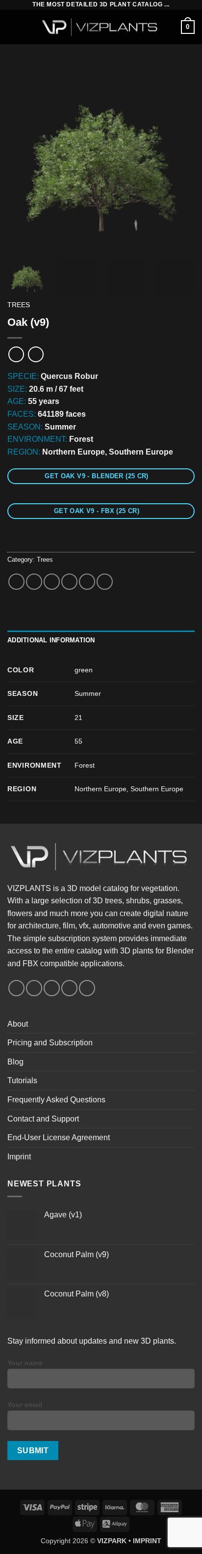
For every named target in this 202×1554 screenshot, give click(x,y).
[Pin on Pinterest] (87, 582)
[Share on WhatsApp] (16, 582)
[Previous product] (35, 354)
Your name (25, 1363)
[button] (13, 27)
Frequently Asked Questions (56, 1099)
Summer (88, 693)
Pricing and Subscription (50, 1042)
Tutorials (22, 1080)
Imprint (19, 1156)
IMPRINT (147, 1541)
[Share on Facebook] (34, 582)
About (17, 1024)
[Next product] (16, 354)
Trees (18, 305)
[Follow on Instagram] (34, 988)
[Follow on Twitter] (52, 988)
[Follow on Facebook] (16, 988)
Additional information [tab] (51, 640)
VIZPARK (111, 1541)
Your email (24, 1405)
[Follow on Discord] (87, 988)
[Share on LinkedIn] (105, 582)
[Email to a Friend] (69, 582)
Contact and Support (43, 1119)
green (84, 670)
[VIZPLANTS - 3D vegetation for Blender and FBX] (101, 27)
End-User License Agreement (58, 1137)
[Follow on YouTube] (69, 988)
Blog (15, 1062)
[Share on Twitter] (52, 582)
